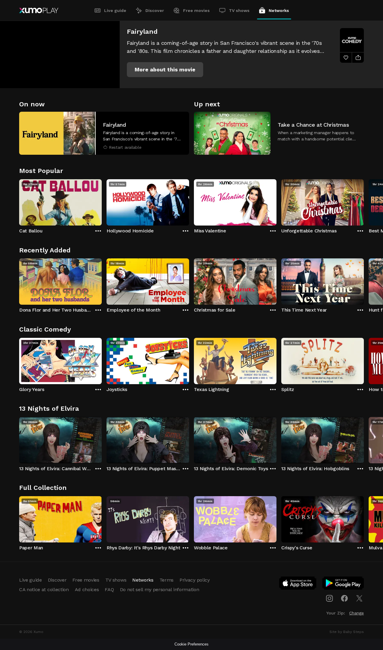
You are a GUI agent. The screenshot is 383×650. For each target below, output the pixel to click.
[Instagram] (329, 598)
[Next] (364, 201)
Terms (166, 580)
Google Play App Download (343, 584)
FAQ (109, 589)
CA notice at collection (44, 589)
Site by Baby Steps (346, 632)
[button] (165, 69)
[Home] (38, 10)
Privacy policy (195, 580)
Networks (279, 10)
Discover (154, 10)
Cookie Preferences (191, 644)
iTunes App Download (298, 584)
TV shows (239, 10)
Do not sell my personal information (159, 589)
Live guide (115, 10)
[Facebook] (344, 598)
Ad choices (87, 589)
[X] (359, 598)
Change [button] (356, 613)
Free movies (196, 10)
